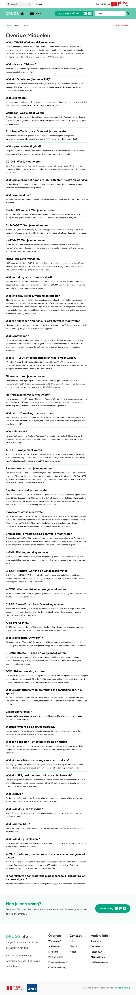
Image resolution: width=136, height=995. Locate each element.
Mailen (73, 951)
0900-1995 (68, 13)
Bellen (73, 941)
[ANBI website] (31, 988)
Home (8, 25)
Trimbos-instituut (121, 987)
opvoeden (100, 962)
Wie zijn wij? (54, 941)
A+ (40, 4)
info (97, 941)
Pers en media (55, 956)
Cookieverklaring (57, 967)
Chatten (74, 946)
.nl (97, 951)
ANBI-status (54, 946)
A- (37, 4)
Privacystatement (57, 962)
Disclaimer (53, 951)
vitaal (98, 956)
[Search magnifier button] (128, 13)
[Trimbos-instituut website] (15, 988)
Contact (76, 936)
